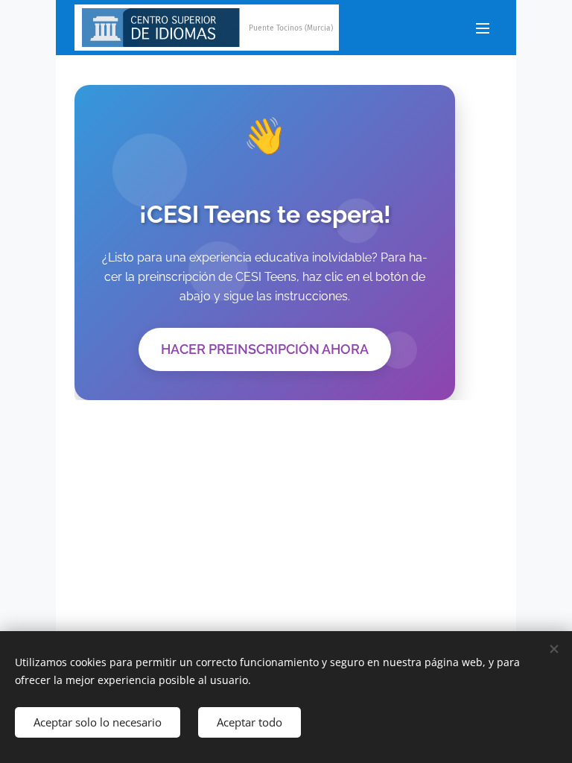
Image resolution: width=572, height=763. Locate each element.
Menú (483, 27)
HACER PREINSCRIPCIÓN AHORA (265, 349)
